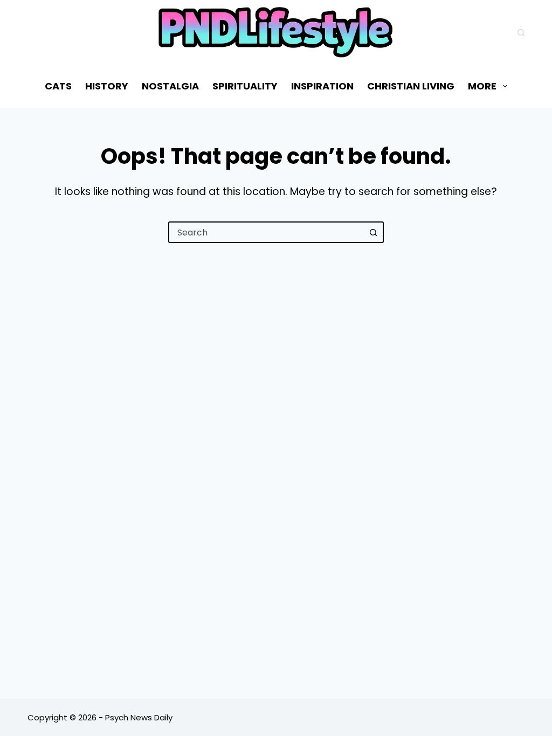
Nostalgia (170, 86)
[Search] (521, 32)
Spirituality (245, 86)
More (482, 86)
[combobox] (266, 232)
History (106, 86)
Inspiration (322, 86)
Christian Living (410, 86)
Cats (58, 86)
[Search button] (373, 232)
